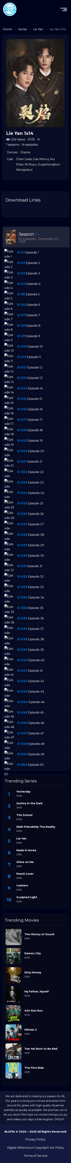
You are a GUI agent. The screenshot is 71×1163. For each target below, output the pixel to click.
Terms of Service (35, 1155)
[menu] (63, 9)
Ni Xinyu (31, 164)
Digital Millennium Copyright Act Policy (35, 1147)
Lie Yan (38, 29)
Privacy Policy (35, 1139)
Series (22, 29)
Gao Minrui (41, 159)
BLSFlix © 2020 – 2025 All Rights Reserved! (35, 1131)
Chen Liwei (24, 159)
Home (7, 29)
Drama (25, 152)
